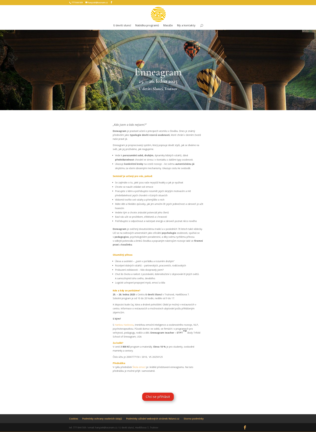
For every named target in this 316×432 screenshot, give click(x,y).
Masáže (168, 25)
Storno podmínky (194, 418)
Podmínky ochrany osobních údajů (102, 418)
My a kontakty (186, 25)
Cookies (73, 418)
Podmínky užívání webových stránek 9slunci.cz (152, 418)
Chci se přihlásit (158, 396)
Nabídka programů (147, 25)
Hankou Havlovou (124, 324)
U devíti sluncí (122, 25)
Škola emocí (139, 367)
